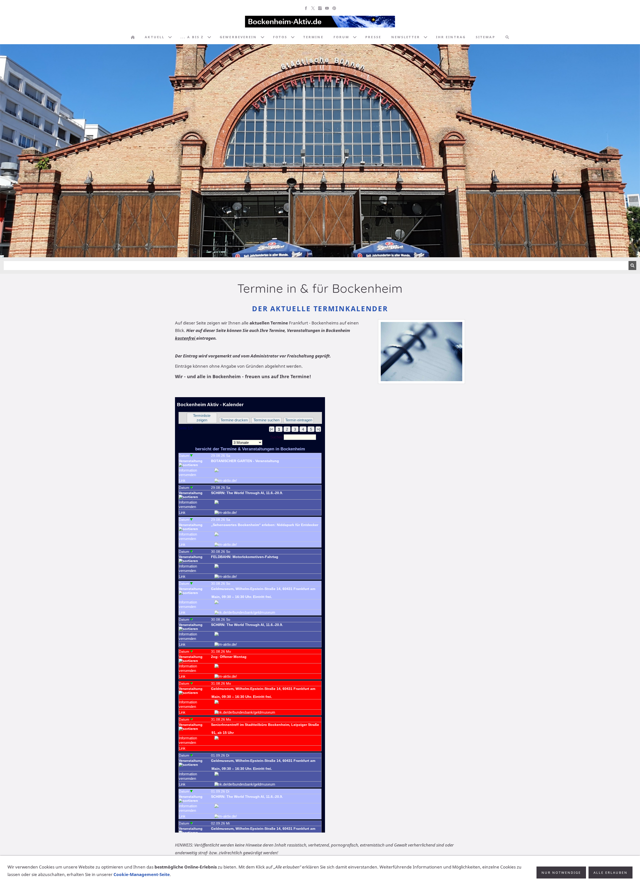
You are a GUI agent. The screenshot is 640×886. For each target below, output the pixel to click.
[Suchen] (507, 37)
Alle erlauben (611, 872)
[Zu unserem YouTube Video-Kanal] (327, 8)
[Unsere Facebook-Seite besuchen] (306, 8)
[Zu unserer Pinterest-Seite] (334, 8)
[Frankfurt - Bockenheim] (133, 37)
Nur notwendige (561, 872)
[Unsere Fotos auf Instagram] (320, 8)
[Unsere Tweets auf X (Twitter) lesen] (313, 8)
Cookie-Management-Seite (142, 874)
